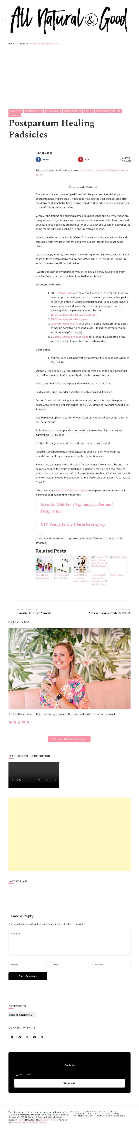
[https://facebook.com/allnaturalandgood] (19, 1037)
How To (88, 111)
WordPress (16, 1122)
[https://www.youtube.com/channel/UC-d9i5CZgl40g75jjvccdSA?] (34, 1037)
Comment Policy (83, 1116)
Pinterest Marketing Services (69, 739)
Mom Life (15, 115)
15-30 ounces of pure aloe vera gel (74, 315)
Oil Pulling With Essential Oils (62, 576)
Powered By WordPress (110, 1116)
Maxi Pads (65, 293)
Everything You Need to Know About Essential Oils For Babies (99, 579)
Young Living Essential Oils (42, 576)
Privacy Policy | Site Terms (35, 1122)
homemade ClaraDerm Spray (70, 490)
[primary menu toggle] (4, 20)
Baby (12, 111)
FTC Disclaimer (82, 1114)
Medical (115, 111)
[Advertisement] (69, 72)
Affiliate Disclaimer (107, 1114)
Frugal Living (53, 111)
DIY (20, 111)
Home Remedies (72, 111)
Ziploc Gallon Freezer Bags (70, 337)
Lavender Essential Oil (65, 324)
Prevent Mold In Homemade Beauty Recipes (80, 578)
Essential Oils (33, 111)
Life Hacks (102, 111)
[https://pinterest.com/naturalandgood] (12, 1037)
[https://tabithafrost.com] (42, 1037)
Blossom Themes (48, 1119)
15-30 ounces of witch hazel (69, 319)
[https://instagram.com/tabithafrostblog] (27, 1037)
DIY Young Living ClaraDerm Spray (73, 524)
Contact (75, 1112)
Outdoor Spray (117, 575)
